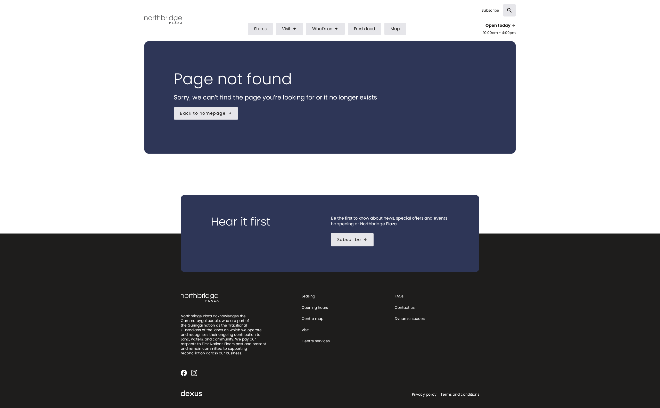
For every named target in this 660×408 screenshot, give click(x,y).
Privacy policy (424, 394)
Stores (260, 29)
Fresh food (364, 29)
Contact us (405, 307)
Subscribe (490, 10)
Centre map (312, 318)
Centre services (316, 341)
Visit (289, 29)
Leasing (308, 296)
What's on (325, 29)
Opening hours (315, 307)
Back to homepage (206, 113)
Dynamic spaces (410, 318)
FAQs (399, 296)
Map (395, 29)
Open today (500, 25)
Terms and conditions (460, 394)
